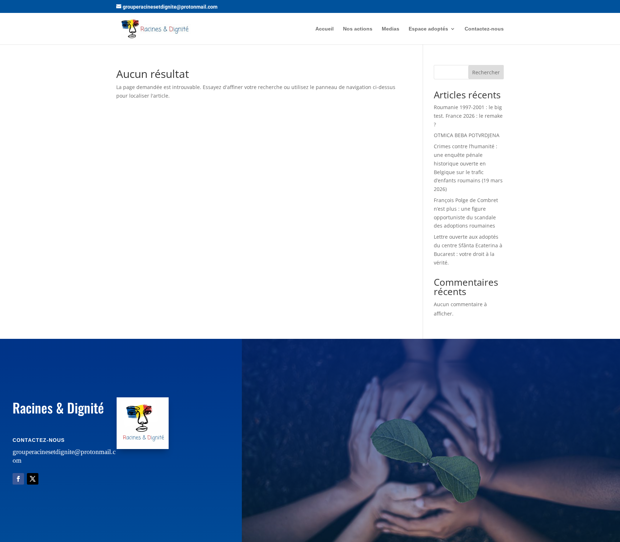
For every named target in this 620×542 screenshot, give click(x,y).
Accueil (324, 29)
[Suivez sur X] (32, 479)
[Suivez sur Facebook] (18, 479)
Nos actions (357, 29)
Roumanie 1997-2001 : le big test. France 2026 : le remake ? (468, 116)
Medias (390, 29)
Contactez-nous (484, 29)
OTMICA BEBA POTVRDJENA (466, 135)
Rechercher (486, 72)
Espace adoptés (428, 29)
